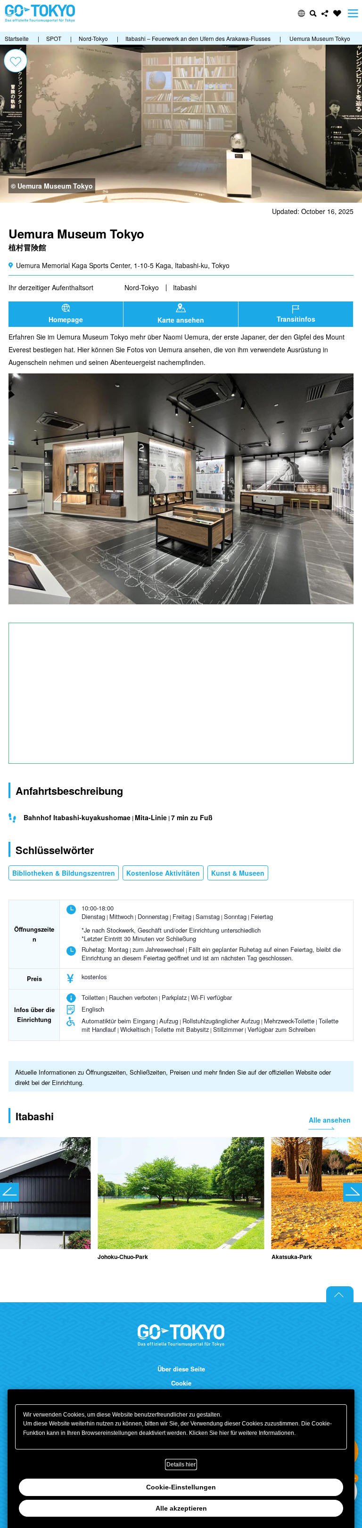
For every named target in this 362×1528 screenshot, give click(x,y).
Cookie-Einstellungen (181, 1487)
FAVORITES (337, 13)
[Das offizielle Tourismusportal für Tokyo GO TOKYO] (40, 13)
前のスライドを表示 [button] (9, 1192)
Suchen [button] (313, 13)
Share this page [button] (325, 13)
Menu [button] (353, 13)
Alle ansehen (330, 1119)
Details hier (181, 1464)
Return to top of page (340, 1294)
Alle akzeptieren (181, 1508)
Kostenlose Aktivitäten (163, 873)
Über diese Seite (181, 1369)
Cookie (181, 1383)
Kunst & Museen (237, 873)
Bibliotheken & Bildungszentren (63, 873)
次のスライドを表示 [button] (352, 1192)
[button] (301, 13)
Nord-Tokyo (141, 287)
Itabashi (185, 287)
